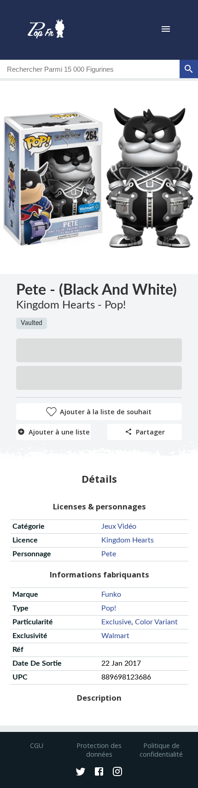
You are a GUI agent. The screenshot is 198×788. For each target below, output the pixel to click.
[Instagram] (117, 772)
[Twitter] (80, 772)
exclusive (116, 622)
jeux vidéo (118, 526)
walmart (115, 636)
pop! (108, 608)
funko (111, 594)
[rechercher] (189, 69)
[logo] (46, 29)
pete (108, 554)
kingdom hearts (127, 540)
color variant (156, 622)
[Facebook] (99, 772)
